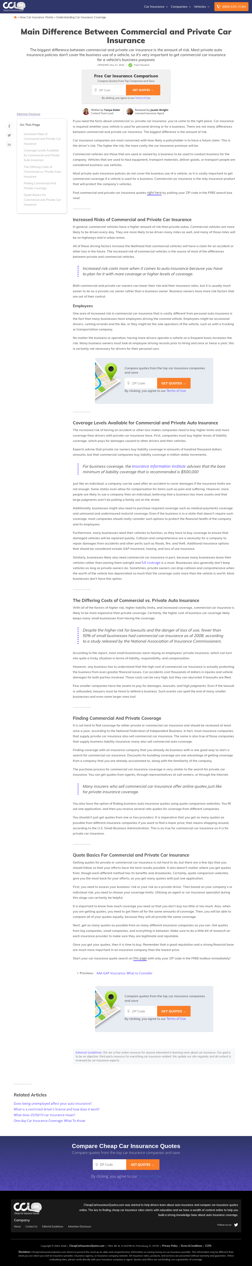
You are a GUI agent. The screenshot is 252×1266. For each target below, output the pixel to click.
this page (140, 958)
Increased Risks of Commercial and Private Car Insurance (42, 139)
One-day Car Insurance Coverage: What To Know (50, 1121)
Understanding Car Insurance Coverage (81, 17)
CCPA (208, 1245)
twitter (236, 1225)
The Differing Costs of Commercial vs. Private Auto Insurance (42, 171)
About (17, 1226)
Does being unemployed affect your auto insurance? (53, 1103)
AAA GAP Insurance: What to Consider (124, 973)
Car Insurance (154, 6)
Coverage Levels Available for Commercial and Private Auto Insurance (42, 155)
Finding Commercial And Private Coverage (40, 186)
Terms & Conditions (191, 1245)
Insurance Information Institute (159, 466)
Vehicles (200, 6)
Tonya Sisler (112, 110)
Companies (179, 6)
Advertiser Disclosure (28, 114)
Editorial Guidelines (89, 1052)
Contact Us (31, 1226)
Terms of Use (142, 98)
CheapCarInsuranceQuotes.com (87, 1245)
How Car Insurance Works (36, 17)
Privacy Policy (170, 1245)
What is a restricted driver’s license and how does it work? (56, 1109)
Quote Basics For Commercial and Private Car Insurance (42, 199)
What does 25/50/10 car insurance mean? (44, 1115)
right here (154, 192)
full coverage (151, 562)
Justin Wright (159, 110)
